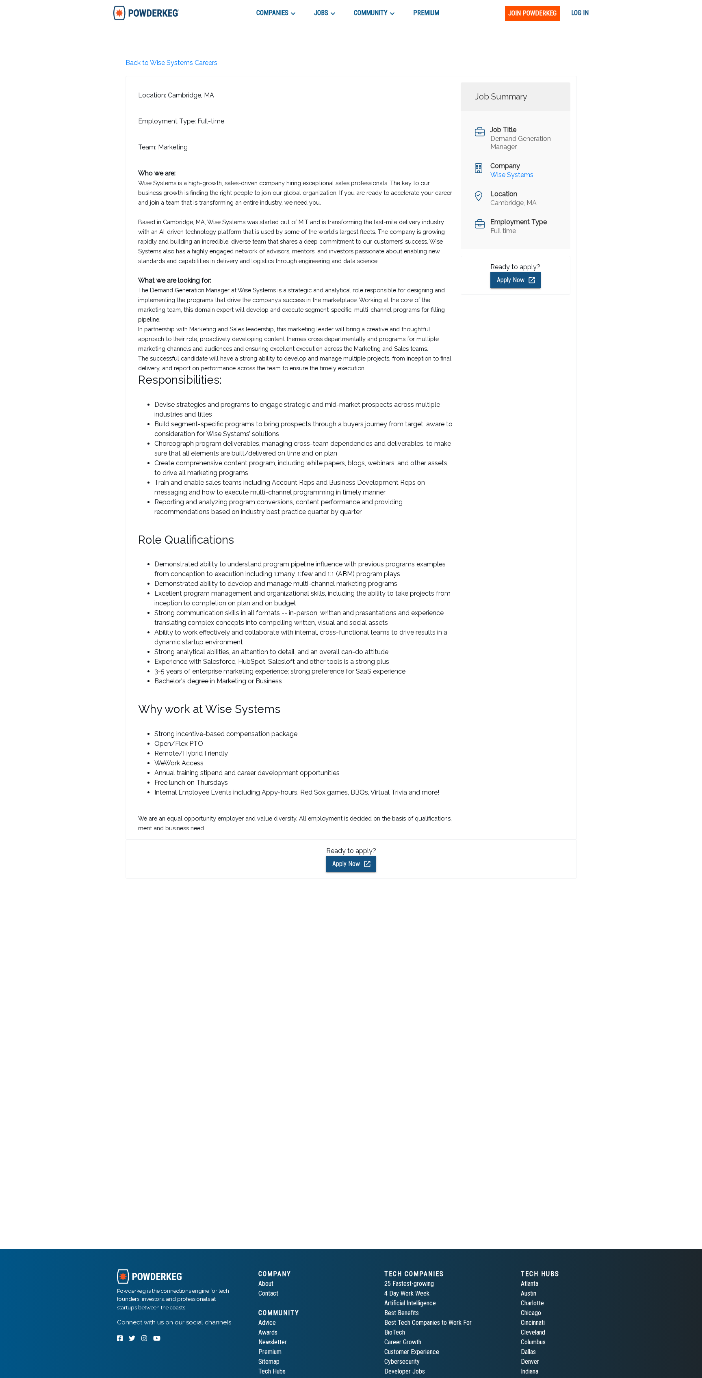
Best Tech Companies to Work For (428, 1322)
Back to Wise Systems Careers (171, 63)
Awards (267, 1332)
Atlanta (529, 1283)
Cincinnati (533, 1322)
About (265, 1283)
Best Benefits (401, 1313)
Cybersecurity (402, 1361)
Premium (270, 1352)
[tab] (146, 13)
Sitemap (269, 1361)
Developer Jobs (404, 1371)
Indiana (529, 1371)
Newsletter (272, 1342)
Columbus (533, 1342)
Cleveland (533, 1332)
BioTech (394, 1332)
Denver (530, 1361)
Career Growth (402, 1342)
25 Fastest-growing (409, 1283)
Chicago (531, 1313)
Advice (267, 1322)
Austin (528, 1293)
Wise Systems (511, 175)
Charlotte (532, 1303)
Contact (268, 1293)
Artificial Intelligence (410, 1303)
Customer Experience (411, 1352)
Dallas (528, 1352)
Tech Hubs (272, 1371)
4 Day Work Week (406, 1293)
